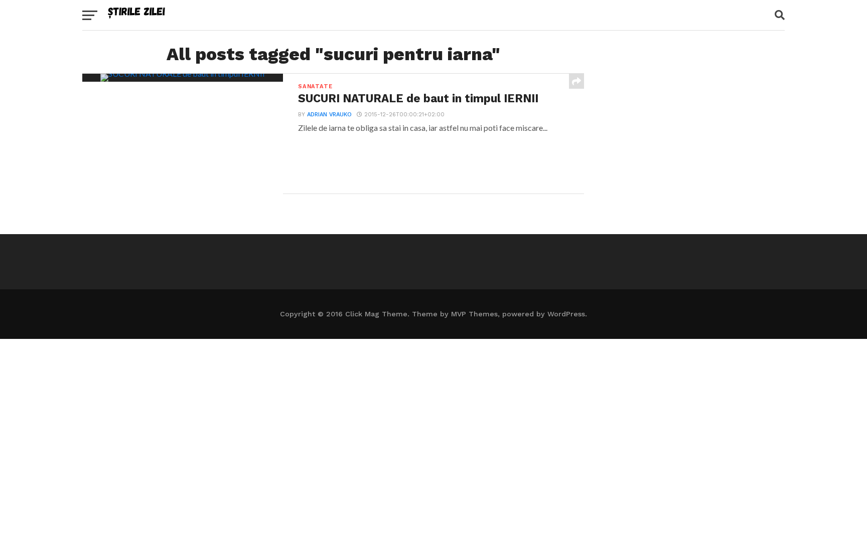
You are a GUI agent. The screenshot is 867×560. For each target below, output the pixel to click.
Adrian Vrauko (329, 114)
